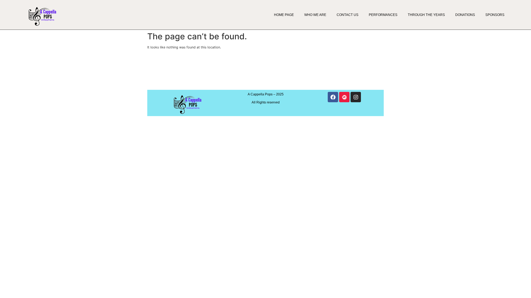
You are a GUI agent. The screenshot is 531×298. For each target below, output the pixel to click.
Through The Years (426, 15)
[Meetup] (344, 97)
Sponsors (494, 15)
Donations (465, 15)
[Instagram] (356, 97)
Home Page (284, 15)
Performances (383, 15)
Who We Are (315, 15)
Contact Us (347, 15)
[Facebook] (333, 97)
